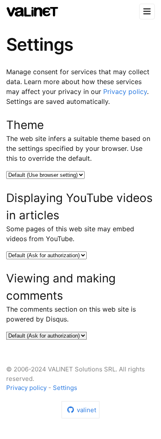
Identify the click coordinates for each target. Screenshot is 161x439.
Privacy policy (125, 91)
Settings (65, 388)
